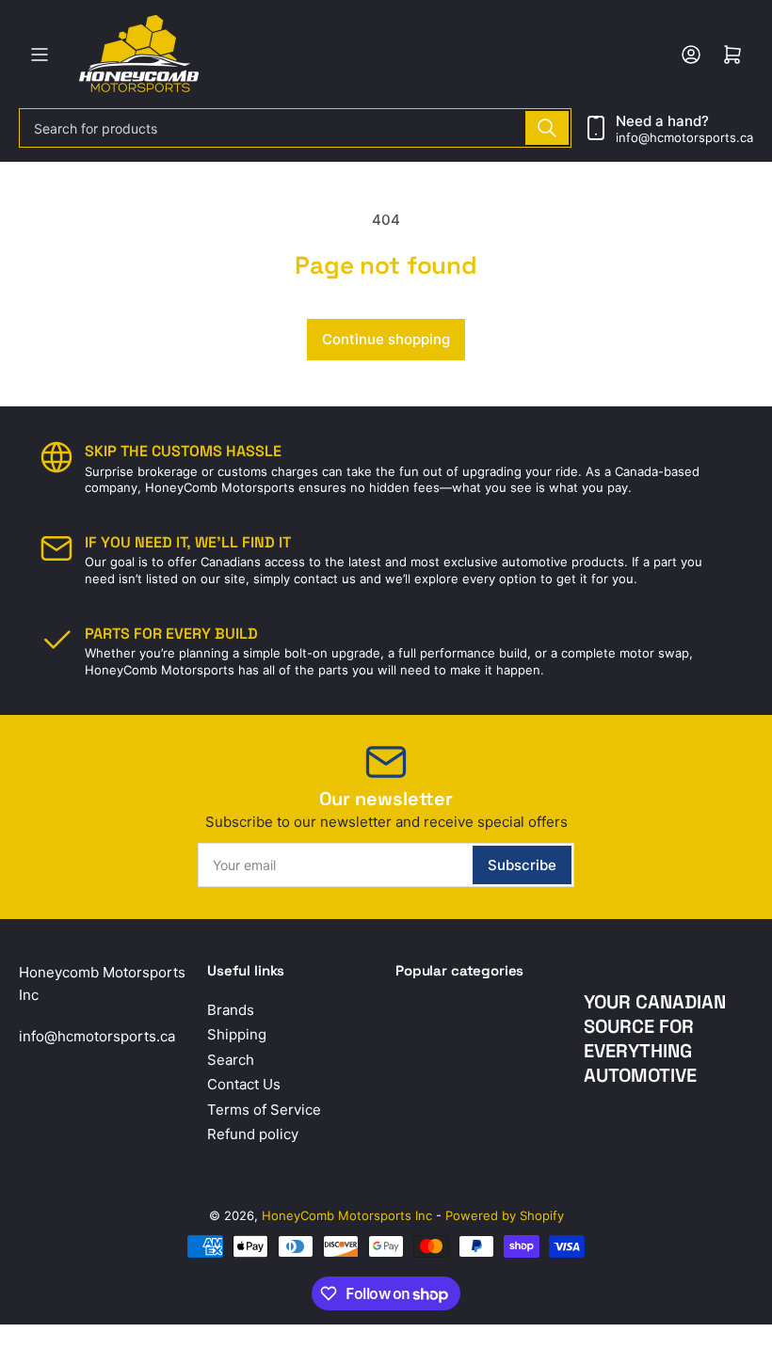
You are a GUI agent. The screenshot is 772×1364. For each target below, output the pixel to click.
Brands (230, 1010)
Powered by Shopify (504, 1215)
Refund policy (252, 1134)
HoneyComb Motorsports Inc (347, 1215)
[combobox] (295, 128)
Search (230, 1060)
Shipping (236, 1034)
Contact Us (244, 1084)
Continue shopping (386, 339)
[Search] (547, 128)
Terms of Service (264, 1109)
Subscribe (522, 865)
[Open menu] (39, 54)
